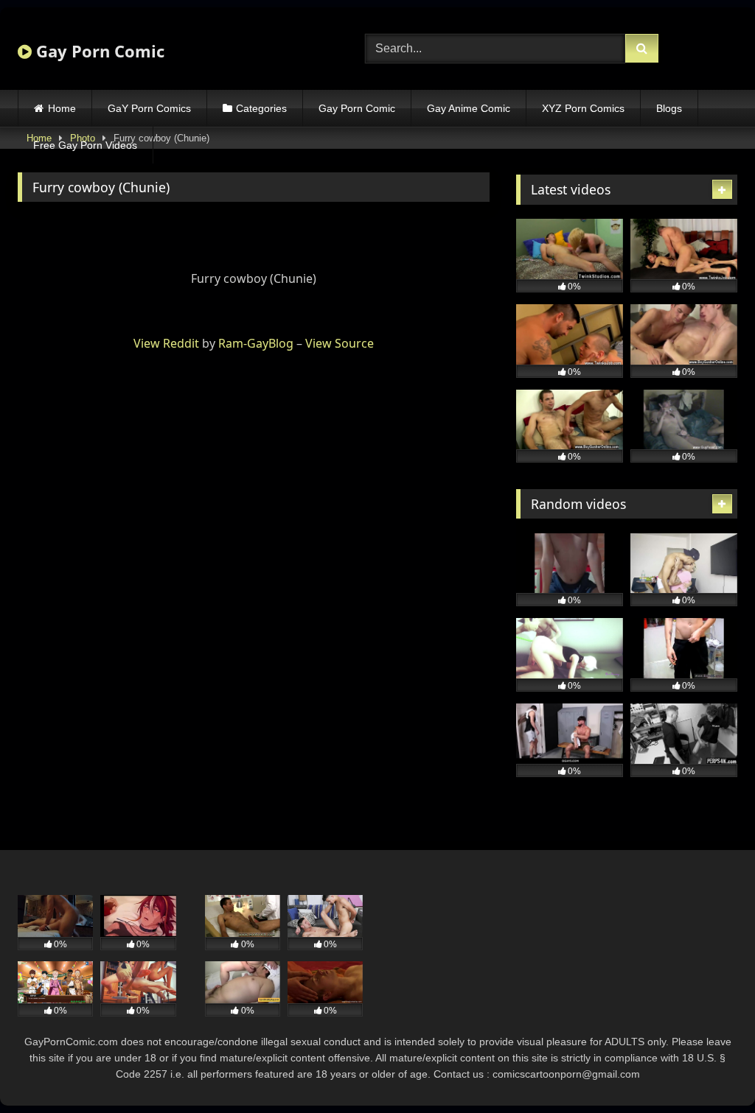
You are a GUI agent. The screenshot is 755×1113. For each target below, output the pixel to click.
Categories (261, 108)
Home (62, 108)
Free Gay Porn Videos (85, 145)
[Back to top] (709, 1069)
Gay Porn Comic (98, 51)
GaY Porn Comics (149, 108)
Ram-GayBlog (255, 343)
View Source (339, 343)
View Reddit (166, 343)
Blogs (669, 108)
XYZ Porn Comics (583, 108)
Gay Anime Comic (468, 108)
